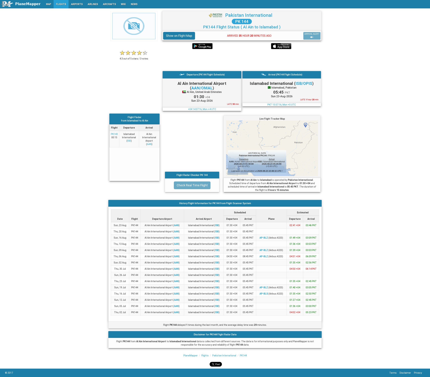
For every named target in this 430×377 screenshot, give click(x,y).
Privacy (419, 372)
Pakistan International (248, 15)
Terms (394, 372)
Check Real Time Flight (192, 185)
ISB (129, 140)
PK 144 (241, 21)
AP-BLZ (264, 237)
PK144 (243, 355)
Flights (205, 355)
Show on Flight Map (179, 35)
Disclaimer (407, 372)
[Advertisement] (241, 60)
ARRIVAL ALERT (311, 34)
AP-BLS (264, 293)
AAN (149, 144)
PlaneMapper (190, 355)
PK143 (114, 134)
